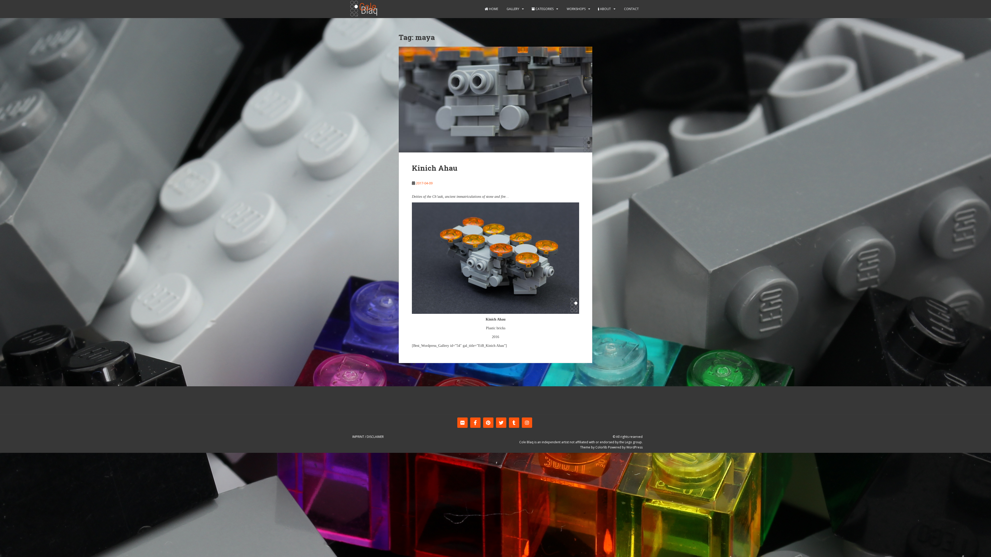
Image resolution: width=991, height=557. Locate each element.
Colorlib (601, 447)
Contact (631, 9)
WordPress (634, 447)
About (605, 9)
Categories (544, 9)
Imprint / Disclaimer (368, 437)
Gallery (512, 9)
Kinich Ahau (434, 168)
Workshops (576, 9)
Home (493, 9)
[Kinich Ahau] (495, 99)
